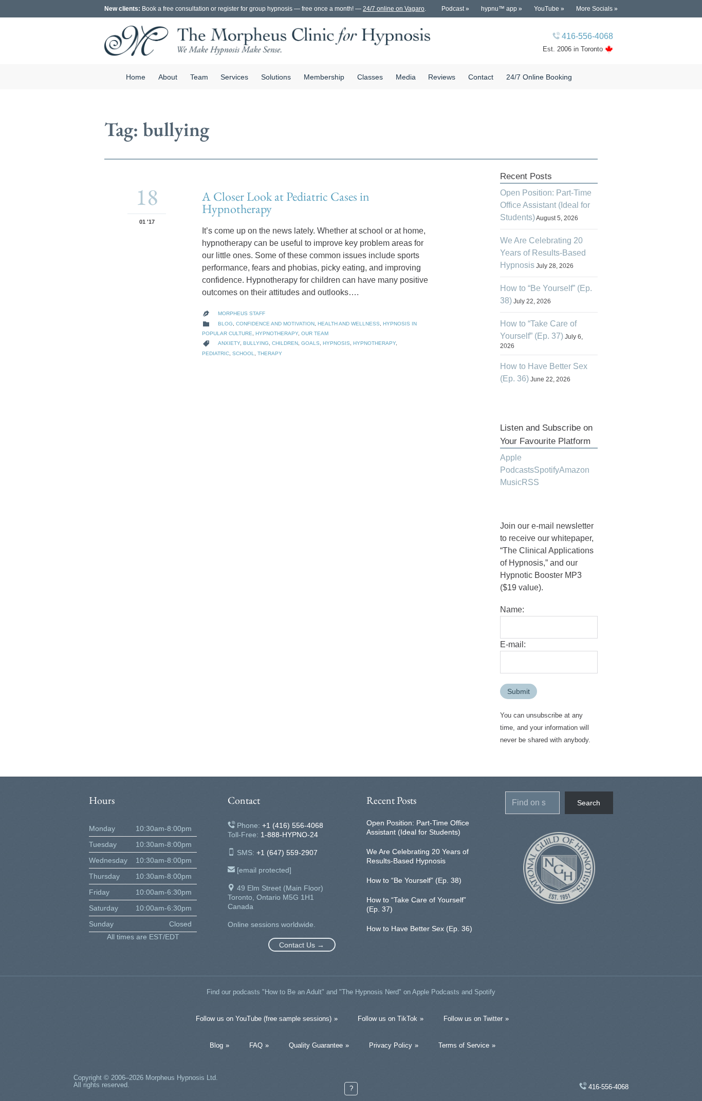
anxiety (229, 343)
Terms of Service (463, 1045)
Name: (512, 609)
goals (310, 343)
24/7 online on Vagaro (393, 8)
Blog (225, 323)
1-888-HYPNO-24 (289, 834)
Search (588, 803)
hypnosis (336, 343)
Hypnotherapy (276, 333)
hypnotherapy (374, 343)
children (285, 343)
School (243, 353)
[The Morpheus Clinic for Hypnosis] (267, 41)
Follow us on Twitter (473, 1018)
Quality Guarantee (316, 1045)
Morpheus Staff (241, 313)
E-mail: (513, 644)
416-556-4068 (587, 36)
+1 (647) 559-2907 (287, 852)
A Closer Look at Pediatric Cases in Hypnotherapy (286, 202)
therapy (269, 353)
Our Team (314, 333)
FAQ (256, 1045)
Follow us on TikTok (387, 1018)
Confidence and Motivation (275, 323)
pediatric (215, 353)
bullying (256, 343)
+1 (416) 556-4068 (292, 825)
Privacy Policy (390, 1045)
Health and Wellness (349, 323)
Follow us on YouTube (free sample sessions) (263, 1018)
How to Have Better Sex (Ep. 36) (419, 928)
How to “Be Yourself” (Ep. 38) (413, 880)
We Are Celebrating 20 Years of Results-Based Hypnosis (543, 252)
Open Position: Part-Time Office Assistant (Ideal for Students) (546, 205)
